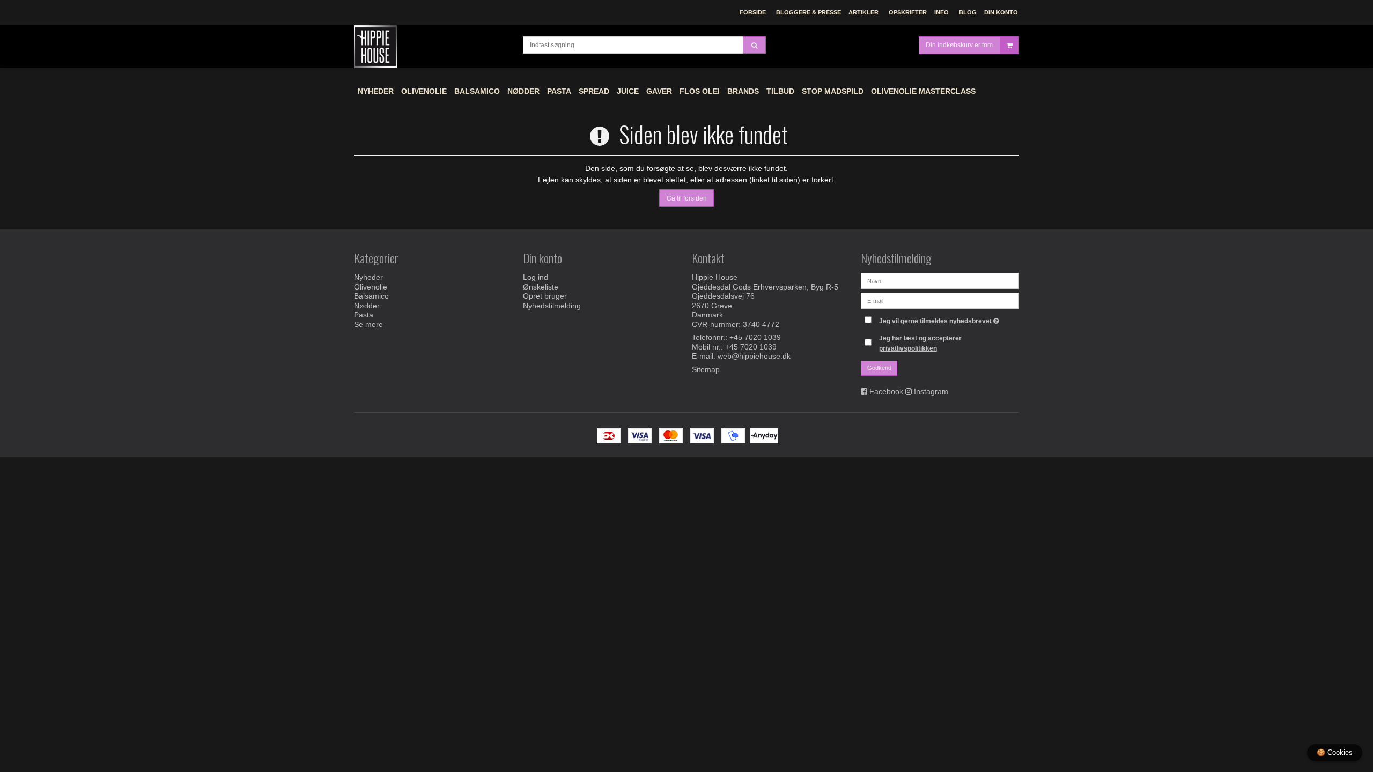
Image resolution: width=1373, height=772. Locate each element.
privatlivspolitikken (908, 348)
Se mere (368, 324)
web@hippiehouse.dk (754, 356)
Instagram (931, 391)
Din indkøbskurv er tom (959, 45)
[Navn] (940, 280)
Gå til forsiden (687, 198)
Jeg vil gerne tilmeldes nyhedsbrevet (940, 319)
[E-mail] (940, 300)
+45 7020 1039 (755, 337)
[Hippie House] (433, 46)
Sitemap (706, 369)
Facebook (886, 391)
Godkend (879, 368)
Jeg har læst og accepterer (920, 343)
